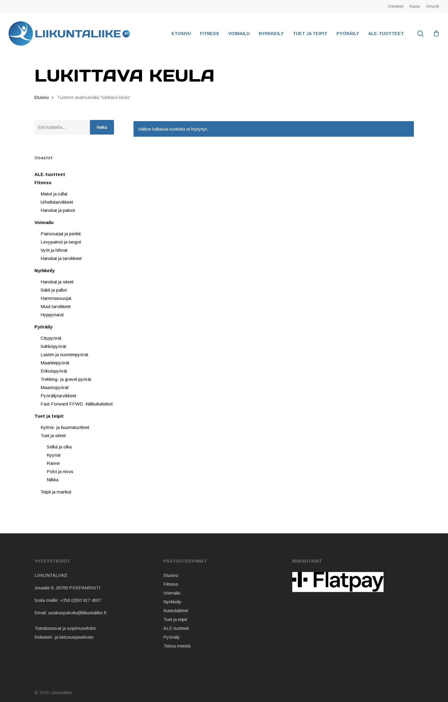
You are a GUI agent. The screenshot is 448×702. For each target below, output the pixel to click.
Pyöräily (43, 326)
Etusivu (41, 97)
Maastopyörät (55, 387)
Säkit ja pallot (54, 290)
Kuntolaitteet (175, 610)
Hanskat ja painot (58, 210)
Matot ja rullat (54, 193)
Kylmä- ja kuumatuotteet (65, 427)
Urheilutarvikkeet (57, 202)
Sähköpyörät (53, 346)
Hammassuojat (56, 298)
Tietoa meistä (176, 645)
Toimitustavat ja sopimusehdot (65, 628)
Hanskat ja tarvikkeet (61, 258)
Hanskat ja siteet (57, 281)
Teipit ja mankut (56, 491)
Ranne (53, 463)
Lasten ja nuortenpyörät (64, 354)
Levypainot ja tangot (61, 241)
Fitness (43, 182)
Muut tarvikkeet (56, 306)
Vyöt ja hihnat (54, 250)
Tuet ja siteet (53, 435)
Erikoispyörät (54, 371)
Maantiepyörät (55, 362)
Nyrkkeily (44, 270)
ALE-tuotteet (49, 174)
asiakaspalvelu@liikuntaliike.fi (77, 612)
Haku (102, 127)
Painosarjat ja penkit (61, 233)
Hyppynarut (52, 314)
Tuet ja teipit (49, 416)
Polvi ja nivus (60, 471)
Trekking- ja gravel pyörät (66, 379)
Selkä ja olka (59, 446)
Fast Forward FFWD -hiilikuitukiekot (77, 403)
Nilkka (53, 479)
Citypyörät (51, 338)
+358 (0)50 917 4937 (80, 600)
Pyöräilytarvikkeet (58, 395)
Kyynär (54, 455)
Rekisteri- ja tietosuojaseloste (64, 637)
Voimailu (44, 222)
